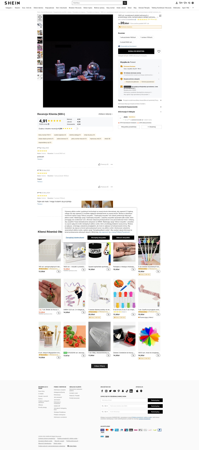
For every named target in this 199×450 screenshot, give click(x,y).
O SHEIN (40, 394)
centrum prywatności (144, 419)
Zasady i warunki (43, 396)
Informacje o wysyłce (60, 390)
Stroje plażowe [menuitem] (49, 8)
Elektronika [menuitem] (176, 8)
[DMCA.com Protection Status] (107, 436)
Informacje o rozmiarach (57, 402)
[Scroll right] (193, 8)
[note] (144, 274)
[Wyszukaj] (125, 3)
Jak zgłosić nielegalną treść (60, 409)
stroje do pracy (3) (89, 135)
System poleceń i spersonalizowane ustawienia (51, 446)
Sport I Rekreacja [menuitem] (187, 8)
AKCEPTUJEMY (105, 426)
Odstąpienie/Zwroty (59, 392)
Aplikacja (139, 387)
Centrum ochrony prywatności (46, 438)
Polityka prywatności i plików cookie (142, 417)
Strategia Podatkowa (60, 412)
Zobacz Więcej (99, 366)
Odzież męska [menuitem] (87, 8)
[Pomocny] (99, 164)
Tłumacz (39, 159)
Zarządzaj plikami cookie (45, 441)
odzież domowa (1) (62, 138)
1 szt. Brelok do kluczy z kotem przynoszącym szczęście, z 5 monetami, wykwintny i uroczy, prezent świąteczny (50, 309)
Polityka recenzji (43, 124)
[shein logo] (12, 3)
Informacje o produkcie (60, 417)
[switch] (76, 129)
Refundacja (57, 395)
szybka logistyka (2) (60, 135)
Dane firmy (41, 391)
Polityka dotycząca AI (72, 441)
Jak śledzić (57, 400)
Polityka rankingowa (59, 414)
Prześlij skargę (42, 407)
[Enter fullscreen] (111, 106)
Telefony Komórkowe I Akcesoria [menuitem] (161, 8)
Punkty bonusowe (74, 398)
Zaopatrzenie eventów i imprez (62, 12)
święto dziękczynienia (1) (46, 138)
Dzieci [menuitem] (130, 8)
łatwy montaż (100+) (45, 135)
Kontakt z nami (73, 393)
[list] (117, 391)
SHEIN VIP (57, 406)
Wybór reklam (57, 443)
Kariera (40, 398)
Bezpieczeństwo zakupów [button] (132, 79)
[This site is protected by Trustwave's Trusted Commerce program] (102, 436)
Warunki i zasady (59, 441)
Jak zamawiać (58, 397)
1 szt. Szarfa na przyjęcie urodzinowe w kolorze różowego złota (149, 309)
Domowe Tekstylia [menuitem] (144, 8)
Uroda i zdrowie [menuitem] (121, 8)
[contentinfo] (132, 431)
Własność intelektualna (44, 443)
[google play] (141, 392)
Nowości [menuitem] (17, 8)
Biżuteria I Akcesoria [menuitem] (75, 8)
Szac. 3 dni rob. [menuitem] (27, 8)
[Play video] (78, 60)
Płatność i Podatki (74, 395)
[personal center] (176, 3)
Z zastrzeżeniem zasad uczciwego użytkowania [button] (138, 75)
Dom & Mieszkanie (46, 12)
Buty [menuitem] (135, 8)
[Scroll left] (190, 8)
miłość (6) (107, 138)
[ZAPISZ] (159, 51)
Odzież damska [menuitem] (38, 8)
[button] (189, 3)
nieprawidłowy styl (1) (45, 142)
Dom (38, 12)
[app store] (137, 392)
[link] (181, 3)
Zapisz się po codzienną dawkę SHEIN (113, 396)
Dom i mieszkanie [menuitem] (61, 8)
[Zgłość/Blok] (111, 164)
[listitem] (50, 255)
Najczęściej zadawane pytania (75, 390)
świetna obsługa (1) (75, 135)
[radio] (128, 37)
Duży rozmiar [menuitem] (111, 8)
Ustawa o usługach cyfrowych (43, 401)
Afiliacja (40, 405)
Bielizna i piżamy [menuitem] (99, 8)
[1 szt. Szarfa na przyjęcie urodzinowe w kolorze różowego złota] (149, 293)
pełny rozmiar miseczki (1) (79, 138)
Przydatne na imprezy (79, 12)
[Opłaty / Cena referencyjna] (129, 23)
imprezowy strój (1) (95, 138)
